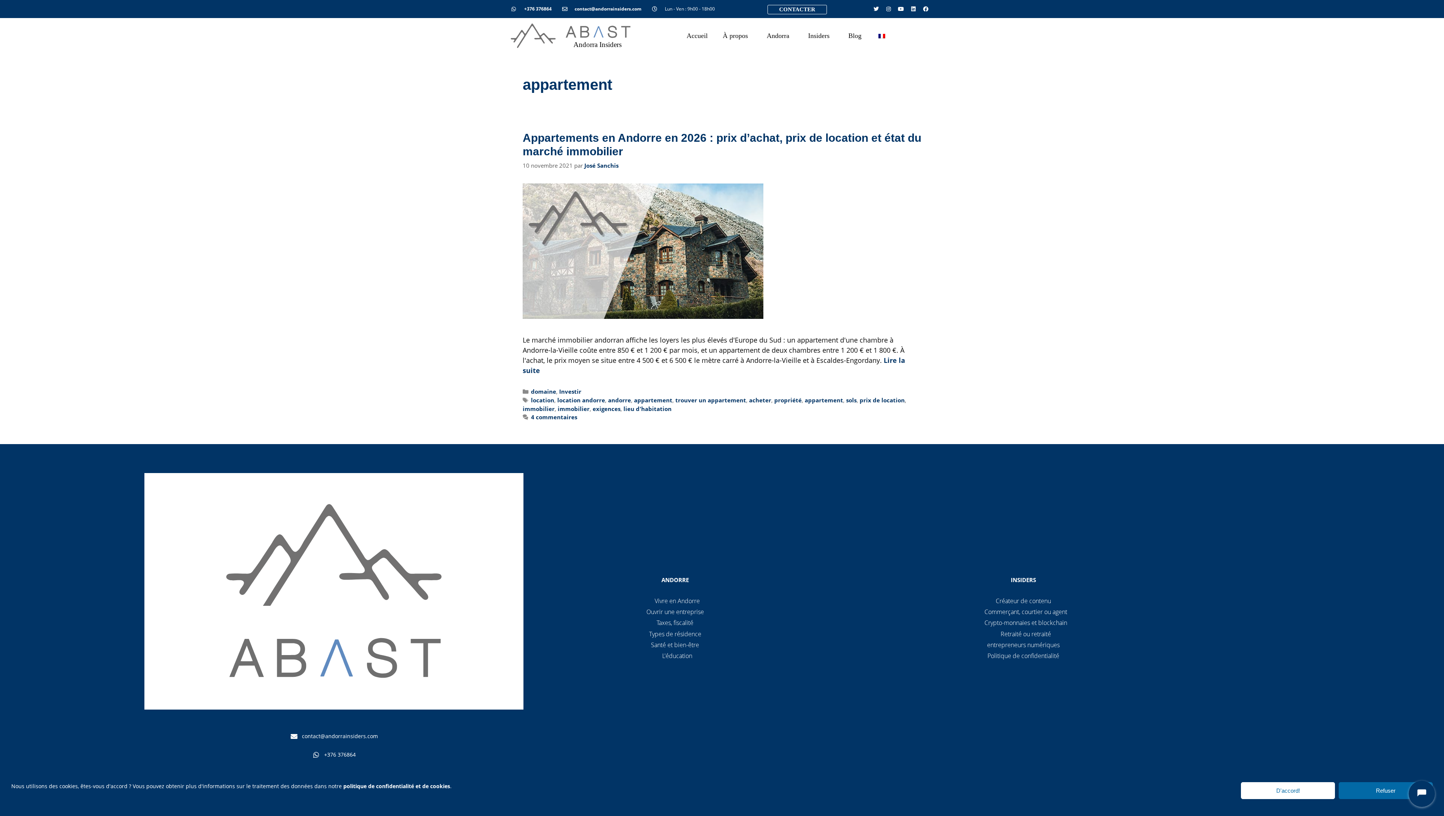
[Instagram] (888, 9)
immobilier (539, 409)
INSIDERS (1023, 580)
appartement (653, 400)
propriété (788, 400)
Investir (570, 391)
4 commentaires (554, 417)
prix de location (882, 400)
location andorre (581, 400)
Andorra (778, 35)
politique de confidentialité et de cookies (396, 786)
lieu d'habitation (647, 409)
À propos (735, 35)
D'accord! (1288, 790)
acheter (760, 400)
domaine (543, 391)
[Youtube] (901, 9)
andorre (619, 400)
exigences (606, 409)
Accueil (697, 35)
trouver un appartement (710, 400)
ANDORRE (675, 580)
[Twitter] (876, 9)
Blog (855, 35)
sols (851, 400)
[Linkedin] (913, 9)
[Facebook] (926, 9)
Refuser (1385, 790)
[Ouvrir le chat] (1422, 794)
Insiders (819, 35)
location (542, 400)
